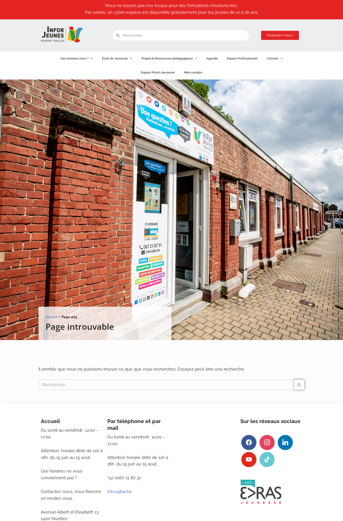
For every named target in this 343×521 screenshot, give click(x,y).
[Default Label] (285, 442)
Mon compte (193, 72)
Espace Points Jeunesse (158, 72)
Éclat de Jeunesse (115, 58)
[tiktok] (267, 459)
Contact (272, 58)
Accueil (51, 317)
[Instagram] (267, 442)
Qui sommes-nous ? (74, 58)
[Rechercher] (299, 384)
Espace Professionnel (242, 58)
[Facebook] (248, 442)
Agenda (211, 58)
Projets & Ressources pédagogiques (167, 58)
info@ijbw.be (119, 491)
